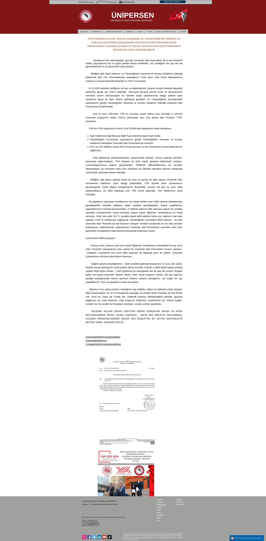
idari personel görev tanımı (167, 535)
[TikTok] (110, 537)
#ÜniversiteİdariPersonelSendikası (103, 337)
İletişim (159, 517)
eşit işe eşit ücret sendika (151, 535)
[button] (149, 32)
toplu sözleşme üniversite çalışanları (153, 533)
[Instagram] (84, 537)
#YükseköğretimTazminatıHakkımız (103, 344)
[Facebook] (89, 537)
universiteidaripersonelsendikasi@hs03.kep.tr (104, 504)
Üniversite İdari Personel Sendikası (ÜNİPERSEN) (99, 501)
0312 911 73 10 (92, 520)
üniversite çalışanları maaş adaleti (133, 535)
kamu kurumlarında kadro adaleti (144, 537)
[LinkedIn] (99, 537)
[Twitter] (94, 537)
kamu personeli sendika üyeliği (174, 533)
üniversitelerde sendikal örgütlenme (165, 537)
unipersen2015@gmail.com (90, 525)
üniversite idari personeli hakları (132, 533)
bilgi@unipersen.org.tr (93, 523)
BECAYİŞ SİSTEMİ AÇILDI (108, 2)
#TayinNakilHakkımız (96, 340)
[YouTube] (104, 537)
